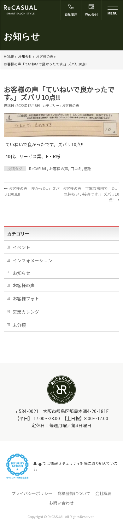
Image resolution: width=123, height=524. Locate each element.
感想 (87, 168)
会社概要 (103, 493)
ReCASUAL (38, 168)
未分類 (19, 325)
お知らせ (21, 273)
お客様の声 (44, 56)
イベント (21, 247)
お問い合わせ (61, 503)
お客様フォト (26, 298)
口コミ (76, 168)
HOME (9, 56)
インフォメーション (32, 260)
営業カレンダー (28, 312)
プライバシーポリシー (31, 493)
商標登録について (73, 493)
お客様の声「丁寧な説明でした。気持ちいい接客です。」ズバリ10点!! (90, 194)
